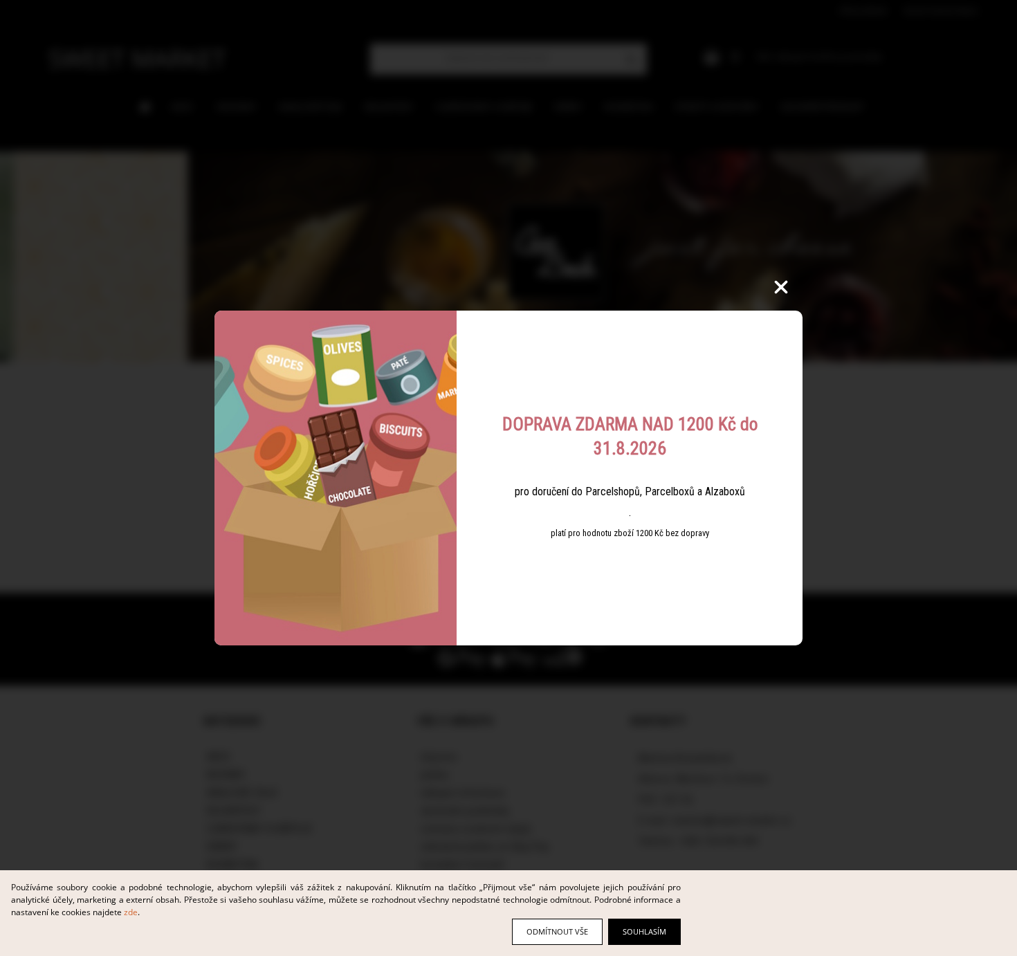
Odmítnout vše (557, 931)
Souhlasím (644, 931)
